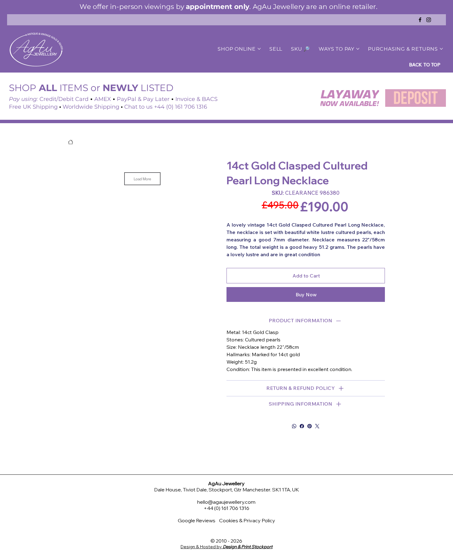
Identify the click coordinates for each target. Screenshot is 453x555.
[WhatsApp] (294, 426)
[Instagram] (429, 20)
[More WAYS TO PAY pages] (357, 48)
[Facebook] (420, 20)
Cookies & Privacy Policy (247, 520)
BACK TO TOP (426, 64)
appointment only (217, 6)
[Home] (70, 142)
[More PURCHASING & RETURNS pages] (441, 48)
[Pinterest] (309, 426)
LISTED (138, 88)
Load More (142, 178)
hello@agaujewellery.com (226, 502)
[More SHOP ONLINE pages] (259, 48)
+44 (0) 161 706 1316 (226, 508)
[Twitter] (317, 426)
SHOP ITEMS (48, 88)
